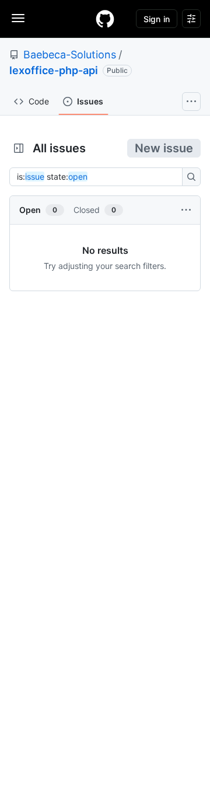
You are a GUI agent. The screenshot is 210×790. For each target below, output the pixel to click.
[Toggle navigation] (18, 18)
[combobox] (99, 177)
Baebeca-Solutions (69, 54)
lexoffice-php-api (53, 70)
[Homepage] (105, 18)
